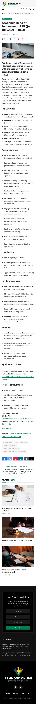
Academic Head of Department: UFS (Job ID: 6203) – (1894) (10, 472)
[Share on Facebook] (10, 39)
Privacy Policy (25, 693)
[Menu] (3, 9)
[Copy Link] (22, 39)
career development (21, 442)
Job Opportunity (7, 18)
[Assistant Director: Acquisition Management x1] (18, 556)
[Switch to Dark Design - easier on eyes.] (33, 9)
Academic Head (7, 442)
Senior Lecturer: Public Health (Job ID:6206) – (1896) (26, 472)
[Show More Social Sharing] (26, 39)
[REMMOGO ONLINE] (11, 3)
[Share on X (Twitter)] (14, 39)
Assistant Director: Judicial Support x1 (17, 540)
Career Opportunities (9, 445)
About (7, 693)
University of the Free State (11, 448)
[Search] (30, 9)
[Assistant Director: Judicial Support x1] (18, 527)
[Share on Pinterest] (18, 39)
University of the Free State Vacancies (14, 451)
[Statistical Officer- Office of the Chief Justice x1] (18, 495)
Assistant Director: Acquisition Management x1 (14, 571)
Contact (15, 693)
